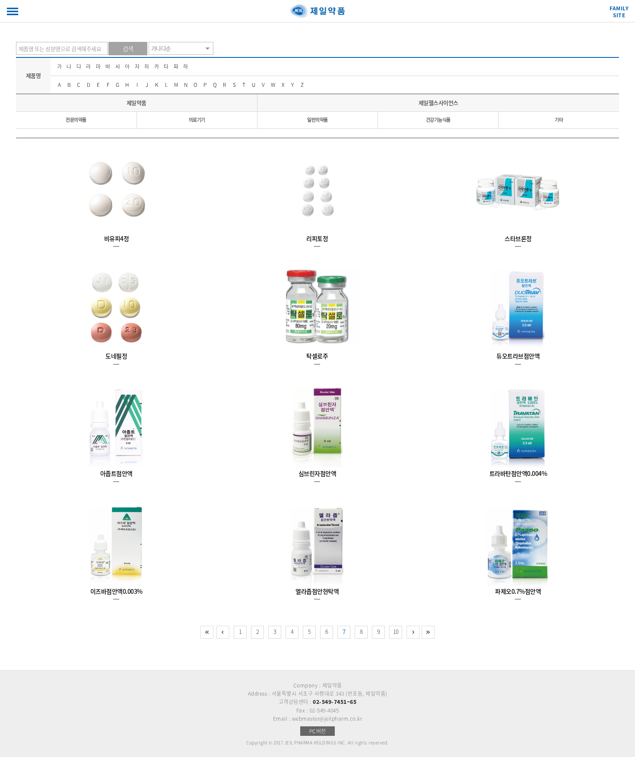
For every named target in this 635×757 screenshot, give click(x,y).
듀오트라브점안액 (518, 356)
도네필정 (116, 356)
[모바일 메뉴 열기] (12, 11)
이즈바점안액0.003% (116, 591)
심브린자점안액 (317, 473)
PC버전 (317, 731)
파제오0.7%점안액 (518, 591)
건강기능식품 (438, 120)
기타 (559, 120)
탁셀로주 (317, 356)
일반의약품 (317, 120)
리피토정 (317, 238)
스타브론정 (518, 238)
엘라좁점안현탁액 (317, 591)
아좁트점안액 (116, 473)
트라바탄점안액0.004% (518, 473)
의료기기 (197, 120)
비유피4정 (116, 238)
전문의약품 (76, 120)
